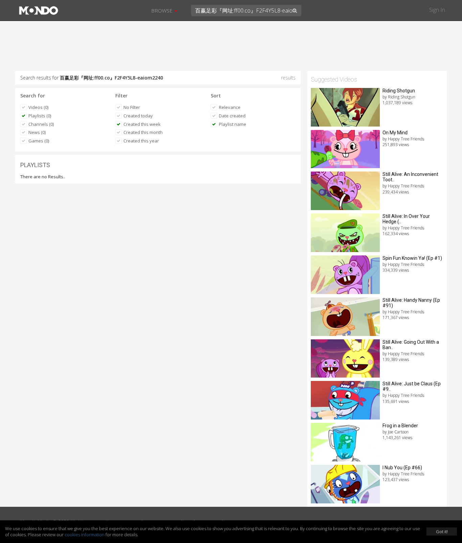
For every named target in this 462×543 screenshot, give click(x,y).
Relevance (229, 107)
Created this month (143, 132)
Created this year (141, 141)
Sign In (437, 10)
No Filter (131, 107)
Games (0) (38, 141)
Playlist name (232, 124)
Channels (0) (41, 124)
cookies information (85, 534)
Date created (232, 116)
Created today (138, 116)
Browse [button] (162, 10)
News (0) (37, 132)
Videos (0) (38, 107)
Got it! (442, 531)
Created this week (142, 124)
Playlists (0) (39, 116)
